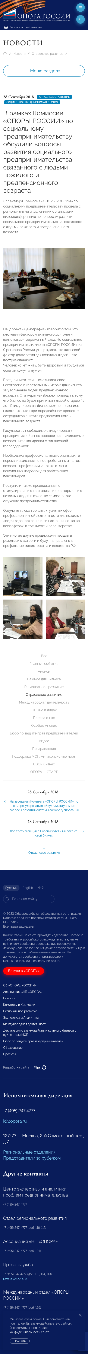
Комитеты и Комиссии (19, 1004)
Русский (11, 888)
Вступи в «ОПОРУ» (23, 971)
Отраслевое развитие (47, 53)
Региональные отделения (29, 1152)
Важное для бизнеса (44, 679)
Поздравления (44, 749)
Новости (19, 53)
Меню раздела (45, 70)
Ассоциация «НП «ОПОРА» (22, 992)
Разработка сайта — (22, 1067)
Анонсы (44, 671)
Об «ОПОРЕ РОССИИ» (20, 985)
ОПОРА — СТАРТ (44, 772)
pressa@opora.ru (15, 1278)
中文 (41, 888)
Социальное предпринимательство (32, 102)
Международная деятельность (44, 702)
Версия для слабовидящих (25, 27)
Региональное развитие (44, 687)
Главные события (44, 664)
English (28, 888)
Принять (20, 1341)
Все (44, 656)
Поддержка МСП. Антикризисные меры (44, 756)
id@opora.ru (15, 1121)
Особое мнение (44, 726)
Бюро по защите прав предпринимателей (44, 733)
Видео (44, 741)
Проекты (9, 1054)
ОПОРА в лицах (44, 710)
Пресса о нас (44, 718)
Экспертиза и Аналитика (21, 1017)
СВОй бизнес (44, 764)
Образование (12, 1047)
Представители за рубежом (32, 1158)
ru (80, 19)
